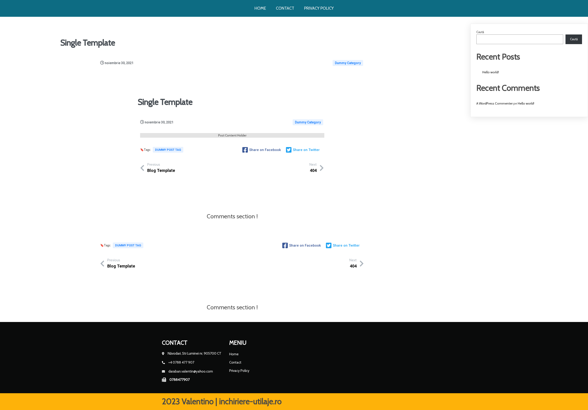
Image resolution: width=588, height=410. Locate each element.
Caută (480, 32)
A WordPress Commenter (494, 103)
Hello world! (490, 72)
